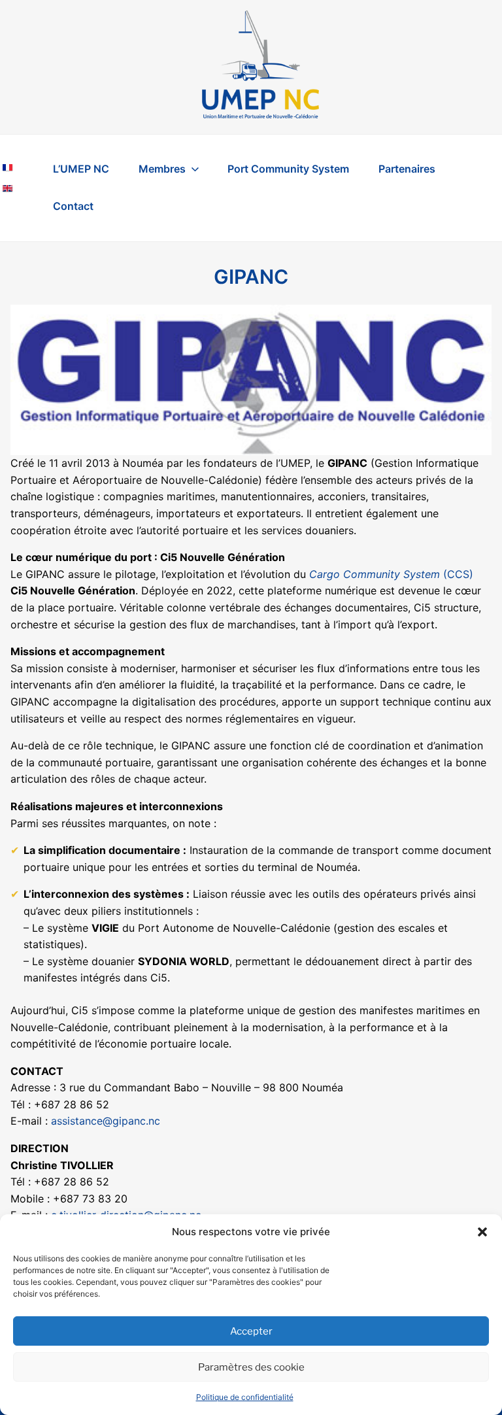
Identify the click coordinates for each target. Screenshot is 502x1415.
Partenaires (406, 168)
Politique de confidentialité (244, 1397)
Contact (73, 206)
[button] (482, 1231)
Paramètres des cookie (251, 1367)
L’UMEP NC (81, 168)
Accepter (251, 1331)
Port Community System (288, 168)
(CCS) (391, 574)
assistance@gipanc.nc (105, 1120)
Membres (162, 168)
